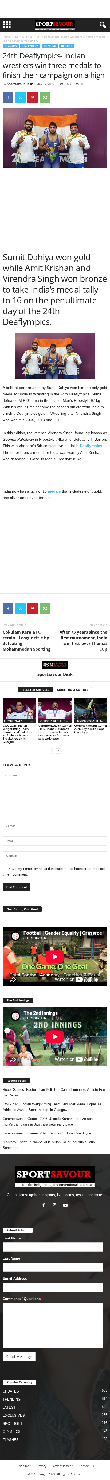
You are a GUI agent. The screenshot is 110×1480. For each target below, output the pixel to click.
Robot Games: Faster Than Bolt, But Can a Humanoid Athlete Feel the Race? (54, 1092)
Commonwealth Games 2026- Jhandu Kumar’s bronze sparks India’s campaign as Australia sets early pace (55, 731)
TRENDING (50, 46)
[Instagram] (55, 1206)
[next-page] (58, 751)
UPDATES (66, 46)
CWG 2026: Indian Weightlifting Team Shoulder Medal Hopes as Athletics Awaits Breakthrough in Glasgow (18, 733)
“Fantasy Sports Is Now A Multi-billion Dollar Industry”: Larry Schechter (49, 1145)
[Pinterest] (32, 97)
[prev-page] (51, 751)
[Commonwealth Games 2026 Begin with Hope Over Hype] (90, 710)
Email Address (16, 1279)
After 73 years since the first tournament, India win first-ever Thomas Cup (83, 640)
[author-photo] (55, 665)
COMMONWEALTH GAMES (20, 721)
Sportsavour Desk (20, 84)
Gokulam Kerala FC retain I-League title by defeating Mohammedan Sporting (26, 640)
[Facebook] (8, 97)
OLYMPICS (11, 46)
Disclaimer (23, 1466)
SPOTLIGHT (12, 1424)
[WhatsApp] (45, 97)
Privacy (41, 1466)
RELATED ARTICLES (35, 690)
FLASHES (11, 1440)
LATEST (9, 1407)
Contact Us (86, 1466)
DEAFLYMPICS (23, 36)
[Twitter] (20, 97)
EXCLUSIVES (14, 1416)
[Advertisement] (55, 9)
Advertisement (63, 1466)
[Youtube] (66, 1206)
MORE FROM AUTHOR (72, 690)
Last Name (12, 1258)
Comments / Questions (23, 1299)
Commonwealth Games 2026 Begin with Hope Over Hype (90, 728)
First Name (13, 1238)
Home (6, 36)
